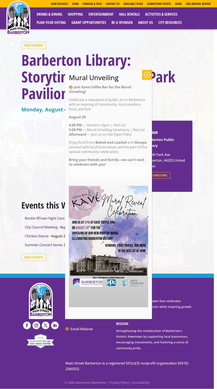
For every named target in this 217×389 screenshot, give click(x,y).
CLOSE (147, 75)
